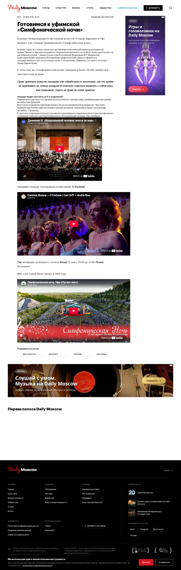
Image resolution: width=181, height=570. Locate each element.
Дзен (132, 529)
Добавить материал (96, 525)
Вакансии (49, 498)
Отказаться (164, 562)
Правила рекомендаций (19, 530)
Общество (105, 8)
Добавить (154, 8)
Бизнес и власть (15, 498)
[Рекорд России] (163, 550)
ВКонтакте (158, 529)
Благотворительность (56, 502)
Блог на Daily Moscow (92, 502)
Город (46, 8)
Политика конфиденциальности (23, 526)
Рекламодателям (90, 489)
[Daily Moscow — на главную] (22, 470)
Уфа (19, 17)
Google (133, 535)
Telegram (144, 529)
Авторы (48, 493)
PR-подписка (88, 493)
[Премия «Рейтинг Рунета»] (141, 550)
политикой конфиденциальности (37, 565)
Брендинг (49, 530)
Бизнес (76, 8)
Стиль (90, 8)
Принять (146, 562)
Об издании (50, 489)
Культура (61, 8)
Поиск (48, 526)
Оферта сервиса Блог (18, 534)
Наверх (167, 470)
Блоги (10, 511)
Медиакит (87, 498)
